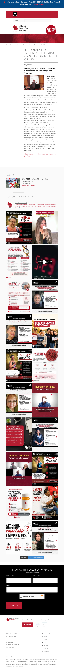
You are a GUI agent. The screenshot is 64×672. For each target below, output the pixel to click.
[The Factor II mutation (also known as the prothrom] (45, 365)
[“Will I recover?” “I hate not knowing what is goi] (19, 537)
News (11, 44)
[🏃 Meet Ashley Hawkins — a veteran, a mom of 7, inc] (19, 365)
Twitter (45, 636)
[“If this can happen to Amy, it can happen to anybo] (45, 262)
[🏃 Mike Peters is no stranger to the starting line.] (19, 227)
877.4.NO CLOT (15, 638)
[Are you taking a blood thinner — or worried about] (45, 400)
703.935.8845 (13, 636)
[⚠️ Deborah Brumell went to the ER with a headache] (45, 537)
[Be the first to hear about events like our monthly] (19, 434)
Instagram (46, 651)
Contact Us (35, 620)
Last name (36, 576)
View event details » (28, 185)
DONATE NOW (38, 4)
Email (8, 585)
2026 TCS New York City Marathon (35, 179)
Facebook (46, 639)
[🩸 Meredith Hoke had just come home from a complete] (19, 331)
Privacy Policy (45, 620)
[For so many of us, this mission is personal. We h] (45, 331)
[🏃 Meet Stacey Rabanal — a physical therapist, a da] (45, 469)
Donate (28, 624)
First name (10, 576)
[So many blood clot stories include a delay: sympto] (45, 434)
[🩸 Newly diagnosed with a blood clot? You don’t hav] (19, 296)
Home (8, 44)
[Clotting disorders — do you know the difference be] (19, 262)
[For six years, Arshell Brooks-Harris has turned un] (45, 503)
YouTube (46, 645)
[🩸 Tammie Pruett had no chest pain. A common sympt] (19, 400)
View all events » (18, 192)
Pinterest (46, 648)
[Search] (48, 21)
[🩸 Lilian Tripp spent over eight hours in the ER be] (45, 296)
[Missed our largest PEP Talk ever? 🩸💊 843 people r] (19, 503)
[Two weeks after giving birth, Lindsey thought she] (45, 227)
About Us (25, 620)
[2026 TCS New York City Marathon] (13, 187)
